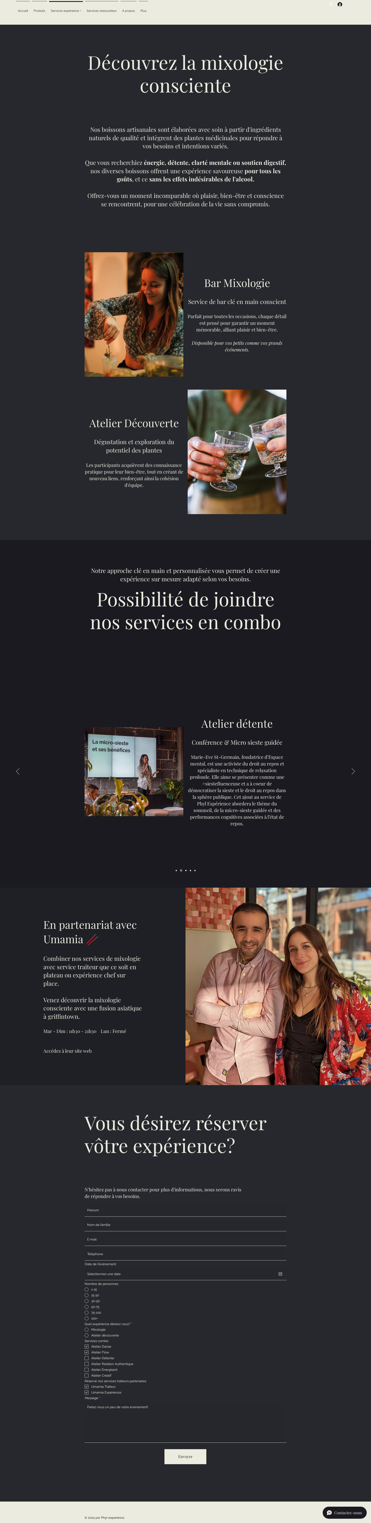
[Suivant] (353, 771)
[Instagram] (331, 4)
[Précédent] (17, 771)
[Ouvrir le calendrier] (280, 1274)
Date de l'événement (100, 1264)
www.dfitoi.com (213, 757)
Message (91, 1398)
